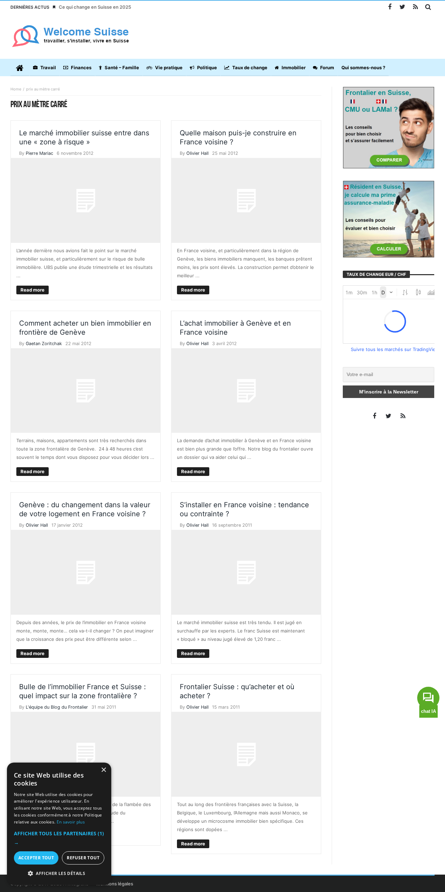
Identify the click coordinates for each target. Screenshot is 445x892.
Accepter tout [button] (36, 858)
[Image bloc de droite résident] (388, 218)
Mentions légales (114, 883)
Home (15, 89)
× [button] (103, 770)
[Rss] (415, 7)
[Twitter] (402, 7)
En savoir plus (71, 822)
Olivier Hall (197, 153)
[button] (59, 838)
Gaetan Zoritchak (44, 343)
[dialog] (59, 824)
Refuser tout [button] (83, 858)
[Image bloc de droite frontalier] (388, 127)
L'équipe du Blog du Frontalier (57, 707)
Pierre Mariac (39, 153)
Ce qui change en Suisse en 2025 (95, 7)
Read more (32, 290)
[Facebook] (389, 7)
